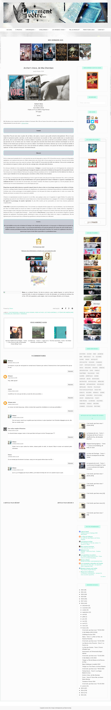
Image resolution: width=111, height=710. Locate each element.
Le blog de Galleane (87, 536)
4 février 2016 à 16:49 (13, 391)
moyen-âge (83, 381)
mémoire (82, 384)
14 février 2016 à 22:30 (17, 443)
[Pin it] (72, 308)
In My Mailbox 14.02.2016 (89, 658)
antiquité (94, 359)
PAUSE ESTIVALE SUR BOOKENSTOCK (91, 561)
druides (95, 367)
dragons (88, 367)
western (96, 403)
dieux (81, 367)
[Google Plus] (69, 308)
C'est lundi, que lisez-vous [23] (96, 493)
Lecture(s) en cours (92, 139)
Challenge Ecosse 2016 (88, 634)
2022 (82, 590)
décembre (85, 605)
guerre (82, 376)
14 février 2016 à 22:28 (17, 417)
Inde (94, 354)
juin (83, 619)
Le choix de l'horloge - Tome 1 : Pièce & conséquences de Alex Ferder (96, 455)
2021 (82, 592)
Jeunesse (100, 354)
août (83, 614)
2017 (82, 601)
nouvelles (100, 384)
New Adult (16, 313)
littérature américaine (65, 312)
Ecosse (89, 354)
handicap (22, 312)
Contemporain (14, 312)
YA (93, 356)
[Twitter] (62, 308)
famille (97, 370)
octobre (84, 610)
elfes (91, 370)
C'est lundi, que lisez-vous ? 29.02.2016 (93, 630)
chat (81, 365)
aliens (82, 359)
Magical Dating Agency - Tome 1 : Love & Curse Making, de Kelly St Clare (96, 445)
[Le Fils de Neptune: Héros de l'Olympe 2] (92, 167)
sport (81, 398)
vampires (82, 403)
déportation (84, 370)
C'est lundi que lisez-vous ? (88, 548)
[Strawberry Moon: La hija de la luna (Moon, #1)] (92, 199)
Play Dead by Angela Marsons (88, 569)
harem (96, 376)
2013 (82, 692)
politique (97, 387)
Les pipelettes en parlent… (89, 555)
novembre (85, 607)
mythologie (92, 381)
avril (83, 623)
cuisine (99, 365)
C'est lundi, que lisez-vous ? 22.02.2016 (93, 641)
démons (101, 367)
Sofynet (10, 376)
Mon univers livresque (87, 546)
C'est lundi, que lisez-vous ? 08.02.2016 (93, 668)
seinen (102, 392)
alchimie (98, 356)
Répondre (70, 371)
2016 (82, 603)
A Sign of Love (24, 123)
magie (88, 378)
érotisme (97, 406)
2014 (82, 690)
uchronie (92, 401)
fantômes (83, 373)
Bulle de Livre (85, 550)
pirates (90, 387)
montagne (95, 378)
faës (97, 373)
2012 (82, 695)
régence (95, 392)
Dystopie (82, 354)
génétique (89, 376)
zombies (82, 406)
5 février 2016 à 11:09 (13, 430)
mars (84, 625)
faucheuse (91, 373)
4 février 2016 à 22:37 (13, 404)
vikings (89, 403)
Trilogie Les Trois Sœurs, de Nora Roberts (93, 666)
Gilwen (14, 415)
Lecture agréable (50, 312)
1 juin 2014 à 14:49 (12, 378)
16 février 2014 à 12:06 (13, 362)
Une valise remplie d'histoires (16, 428)
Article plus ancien (65, 503)
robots (82, 392)
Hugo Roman (30, 312)
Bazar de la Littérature (87, 571)
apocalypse (83, 362)
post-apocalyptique (86, 390)
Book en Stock (85, 560)
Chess (10, 454)
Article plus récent (12, 503)
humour (82, 378)
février (84, 628)
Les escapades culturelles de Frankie (92, 563)
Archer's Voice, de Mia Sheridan (91, 675)
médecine (101, 381)
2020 (82, 594)
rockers (88, 392)
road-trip (98, 390)
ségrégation (89, 398)
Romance (24, 313)
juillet (84, 616)
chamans (99, 362)
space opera (98, 395)
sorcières (89, 395)
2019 (82, 596)
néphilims (83, 387)
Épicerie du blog (67, 707)
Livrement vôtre (47, 707)
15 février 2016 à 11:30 (13, 456)
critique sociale (90, 365)
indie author (39, 312)
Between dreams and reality (89, 568)
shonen (82, 395)
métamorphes (91, 384)
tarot (97, 398)
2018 (82, 599)
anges (87, 359)
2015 (82, 688)
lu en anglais (7, 313)
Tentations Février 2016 (88, 681)
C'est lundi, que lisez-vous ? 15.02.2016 (93, 655)
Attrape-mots (12, 402)
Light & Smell (85, 531)
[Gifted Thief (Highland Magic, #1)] (92, 186)
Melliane (10, 360)
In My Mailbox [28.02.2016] (89, 632)
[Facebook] (65, 308)
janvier (84, 686)
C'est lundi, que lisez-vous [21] (96, 503)
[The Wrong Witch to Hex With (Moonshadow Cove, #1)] (92, 151)
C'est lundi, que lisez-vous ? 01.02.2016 (93, 683)
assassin (91, 362)
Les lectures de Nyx (87, 541)
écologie (90, 406)
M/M (81, 356)
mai (83, 621)
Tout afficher (103, 576)
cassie (10, 389)
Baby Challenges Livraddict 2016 (91, 664)
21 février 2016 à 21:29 (17, 470)
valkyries (100, 401)
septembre (85, 612)
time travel (83, 401)
